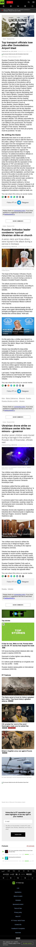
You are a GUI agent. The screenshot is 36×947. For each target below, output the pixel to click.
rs (28, 871)
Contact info (18, 924)
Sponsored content (18, 904)
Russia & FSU (10, 38)
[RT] (6, 874)
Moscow (22, 398)
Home (4, 38)
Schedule (18, 900)
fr (23, 871)
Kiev (3, 398)
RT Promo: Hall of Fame (18, 920)
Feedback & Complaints (18, 928)
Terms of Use (18, 908)
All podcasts (30, 846)
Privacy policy (18, 912)
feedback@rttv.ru (9, 214)
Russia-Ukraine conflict (10, 401)
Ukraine (21, 401)
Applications (18, 892)
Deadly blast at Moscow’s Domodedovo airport (13, 802)
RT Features (6, 675)
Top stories (6, 621)
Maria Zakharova (12, 398)
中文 (33, 871)
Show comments (18, 221)
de (19, 871)
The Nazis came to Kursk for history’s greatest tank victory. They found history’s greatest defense (18, 699)
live (10, 2)
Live (18, 888)
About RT (18, 916)
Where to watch (18, 896)
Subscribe (18, 834)
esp (9, 871)
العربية (3, 871)
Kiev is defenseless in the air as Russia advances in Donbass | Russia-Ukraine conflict (16, 10)
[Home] (2, 2)
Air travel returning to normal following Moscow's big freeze (16, 777)
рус (14, 871)
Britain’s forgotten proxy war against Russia (17, 751)
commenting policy (19, 210)
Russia (28, 398)
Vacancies (18, 932)
